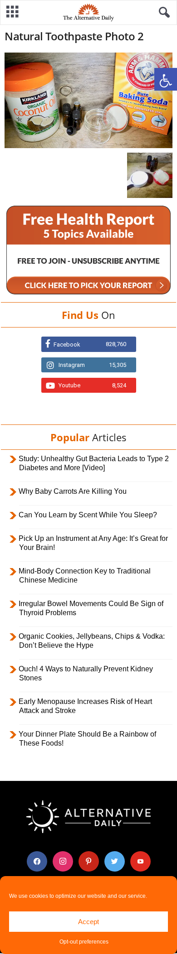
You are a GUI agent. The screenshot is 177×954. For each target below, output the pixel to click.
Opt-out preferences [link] (83, 942)
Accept (88, 921)
